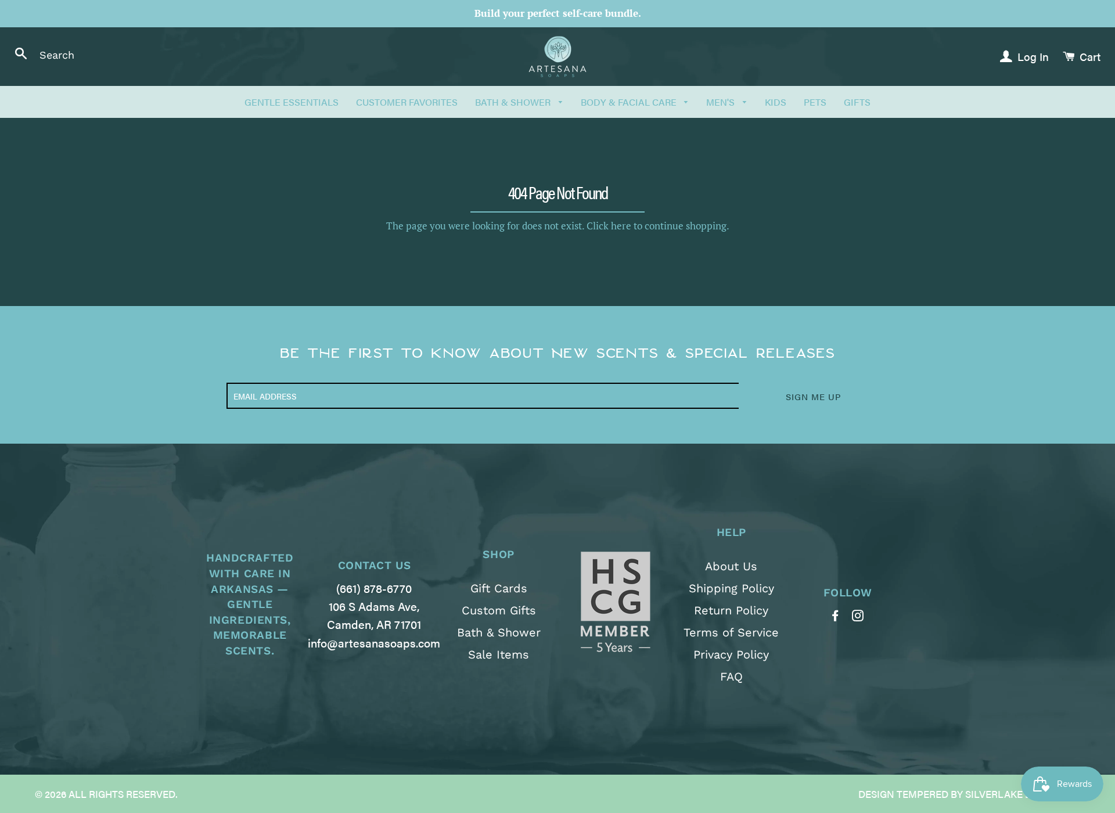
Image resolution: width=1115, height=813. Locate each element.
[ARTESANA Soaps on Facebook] (836, 615)
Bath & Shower (514, 102)
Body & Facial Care (630, 102)
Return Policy (731, 610)
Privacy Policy (731, 654)
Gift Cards (498, 588)
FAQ (731, 677)
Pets (815, 102)
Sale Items (498, 654)
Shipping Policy (731, 588)
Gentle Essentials (291, 102)
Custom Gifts (499, 610)
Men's (721, 102)
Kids (775, 102)
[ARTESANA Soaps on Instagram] (859, 615)
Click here (609, 225)
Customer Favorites (407, 102)
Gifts (857, 102)
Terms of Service (731, 632)
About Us (731, 566)
